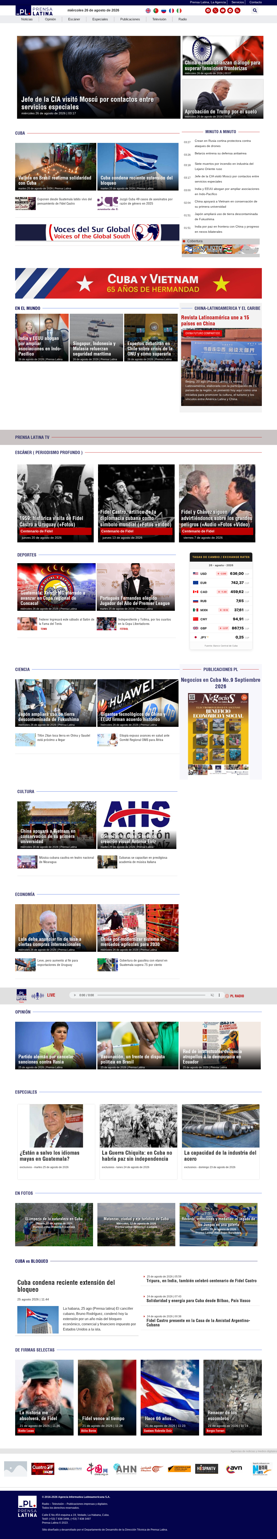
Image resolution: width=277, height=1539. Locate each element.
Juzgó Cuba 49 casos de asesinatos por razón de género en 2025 (146, 201)
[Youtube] (223, 10)
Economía (25, 894)
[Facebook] (208, 10)
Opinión (50, 19)
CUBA (20, 133)
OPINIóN (23, 1012)
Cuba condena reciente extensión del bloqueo (66, 1285)
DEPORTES (26, 555)
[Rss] (237, 10)
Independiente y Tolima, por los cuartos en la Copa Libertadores (144, 621)
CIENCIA (22, 669)
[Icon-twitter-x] (215, 10)
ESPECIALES (26, 1092)
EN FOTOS (24, 1193)
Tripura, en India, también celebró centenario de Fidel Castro (202, 1280)
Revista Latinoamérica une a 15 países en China (215, 320)
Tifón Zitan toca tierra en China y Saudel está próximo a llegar (63, 737)
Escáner (74, 19)
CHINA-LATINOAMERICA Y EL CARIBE (227, 308)
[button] (254, 10)
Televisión (159, 19)
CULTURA (25, 791)
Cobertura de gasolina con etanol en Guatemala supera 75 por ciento (143, 962)
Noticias (27, 19)
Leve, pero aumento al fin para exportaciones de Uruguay (57, 962)
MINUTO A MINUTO (220, 131)
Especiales (100, 19)
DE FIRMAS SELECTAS (35, 1350)
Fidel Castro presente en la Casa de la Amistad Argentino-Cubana (198, 1322)
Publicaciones (130, 19)
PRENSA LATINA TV (32, 437)
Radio (183, 19)
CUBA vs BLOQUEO (31, 1261)
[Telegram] (230, 10)
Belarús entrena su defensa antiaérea (220, 153)
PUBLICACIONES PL (220, 669)
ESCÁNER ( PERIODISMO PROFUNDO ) (49, 452)
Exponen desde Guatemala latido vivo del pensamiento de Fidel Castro (64, 201)
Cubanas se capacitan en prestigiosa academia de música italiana (143, 859)
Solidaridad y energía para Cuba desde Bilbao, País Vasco (198, 1300)
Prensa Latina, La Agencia (208, 2)
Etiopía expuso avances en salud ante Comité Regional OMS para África (144, 737)
